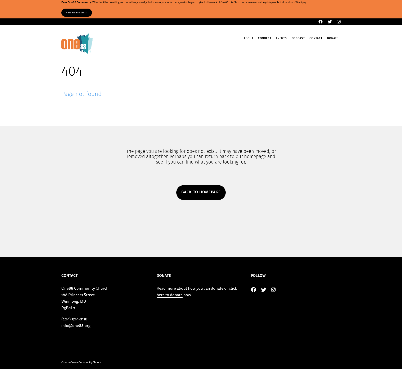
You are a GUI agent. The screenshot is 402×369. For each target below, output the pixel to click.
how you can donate (205, 288)
